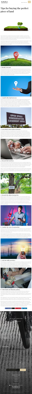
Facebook (16, 376)
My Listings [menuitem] (4, 341)
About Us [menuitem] (4, 351)
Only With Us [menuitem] (5, 350)
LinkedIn (16, 379)
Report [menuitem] (4, 353)
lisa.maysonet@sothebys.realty (16, 385)
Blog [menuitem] (3, 335)
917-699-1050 (24, 2)
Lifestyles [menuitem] (4, 334)
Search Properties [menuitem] (6, 340)
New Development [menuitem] (6, 344)
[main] (16, 158)
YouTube (16, 381)
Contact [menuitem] (4, 354)
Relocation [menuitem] (5, 331)
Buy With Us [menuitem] (5, 328)
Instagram (16, 378)
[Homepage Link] (4, 2)
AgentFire (22, 392)
